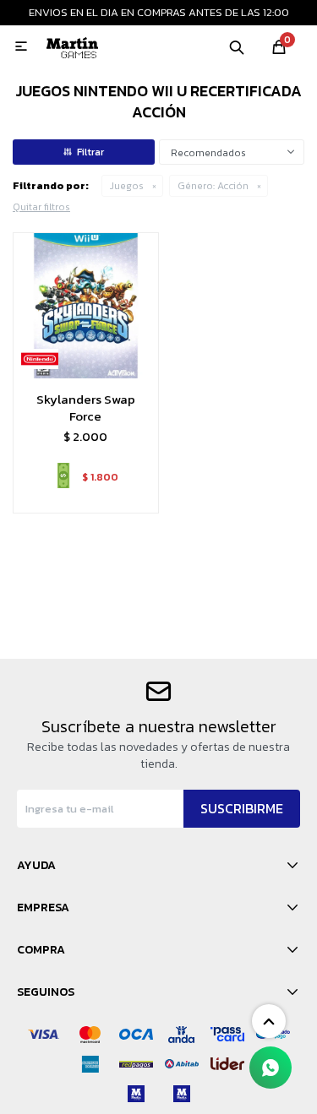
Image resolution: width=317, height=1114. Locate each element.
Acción (213, 185)
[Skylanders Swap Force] (86, 305)
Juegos (127, 185)
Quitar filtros (41, 207)
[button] (237, 46)
